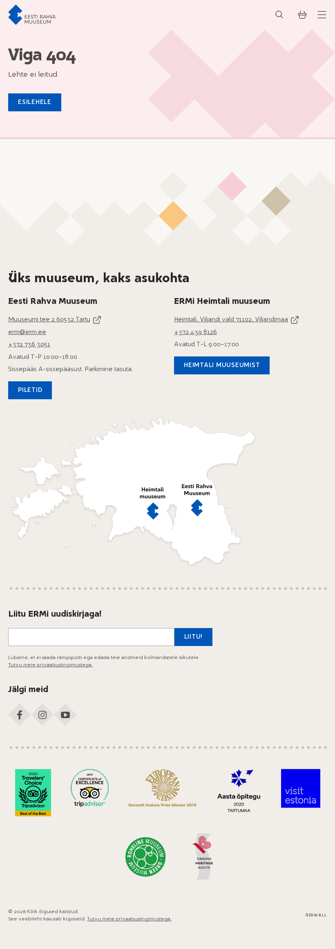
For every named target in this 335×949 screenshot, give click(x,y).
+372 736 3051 (29, 345)
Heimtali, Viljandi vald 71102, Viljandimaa (231, 320)
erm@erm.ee (27, 333)
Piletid (30, 390)
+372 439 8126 (195, 333)
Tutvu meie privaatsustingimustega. (50, 665)
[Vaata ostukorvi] (302, 14)
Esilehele (34, 103)
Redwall (316, 915)
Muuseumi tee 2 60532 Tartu (49, 320)
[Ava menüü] (322, 15)
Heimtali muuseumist (222, 366)
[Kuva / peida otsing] (279, 14)
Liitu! (193, 637)
